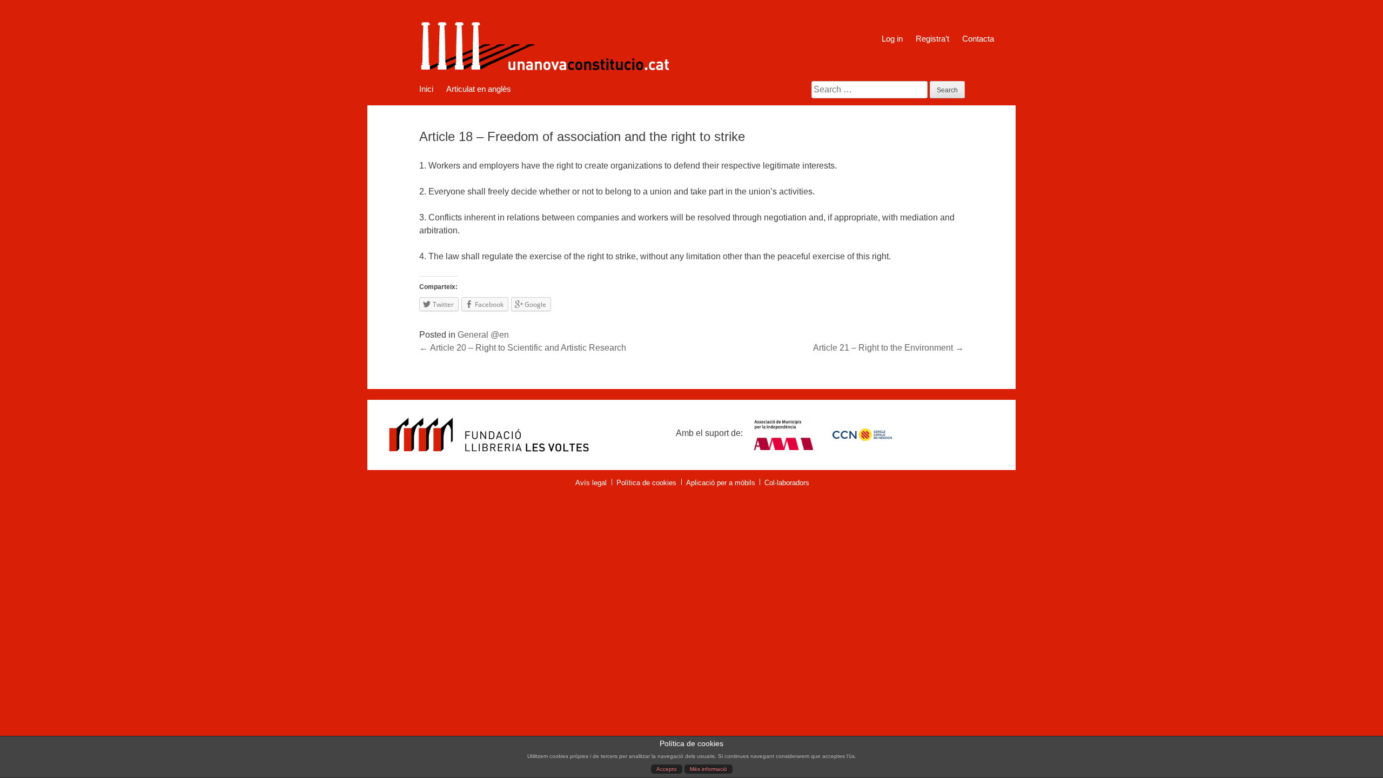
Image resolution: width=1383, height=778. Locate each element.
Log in (892, 39)
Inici (426, 89)
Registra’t (932, 39)
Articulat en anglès (478, 89)
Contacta (978, 39)
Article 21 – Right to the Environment (888, 347)
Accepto (666, 769)
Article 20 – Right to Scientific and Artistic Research (522, 347)
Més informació (708, 769)
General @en (483, 334)
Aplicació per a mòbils (720, 483)
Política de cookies (646, 483)
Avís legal (591, 483)
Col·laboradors (786, 483)
